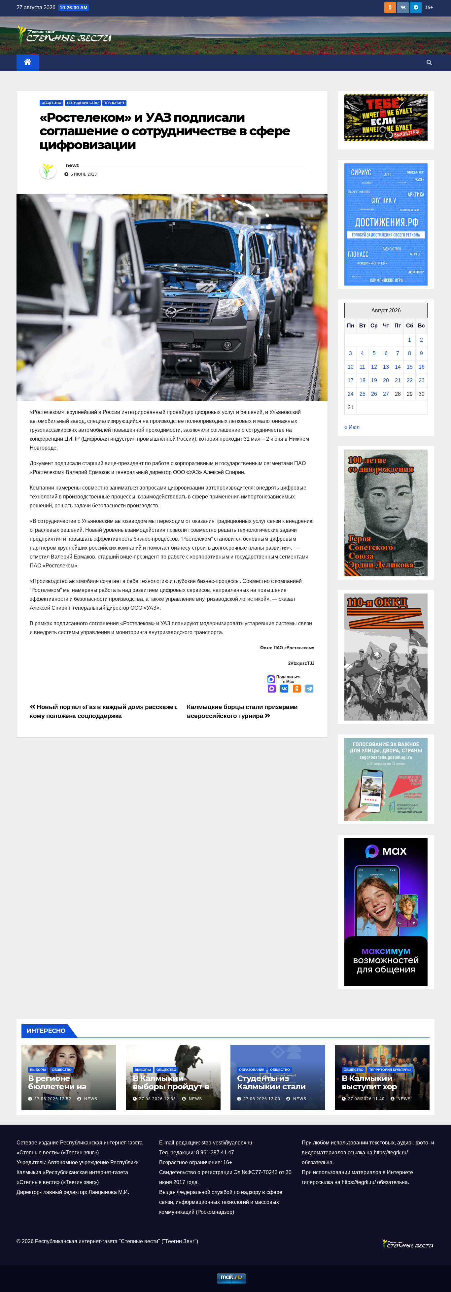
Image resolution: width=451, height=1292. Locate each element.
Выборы (38, 1069)
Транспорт (114, 103)
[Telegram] (309, 689)
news (72, 165)
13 (386, 367)
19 (374, 380)
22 (410, 380)
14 (398, 367)
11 (362, 367)
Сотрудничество (83, 103)
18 (362, 380)
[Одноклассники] (297, 689)
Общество (51, 103)
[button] (429, 62)
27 (386, 394)
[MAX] (272, 689)
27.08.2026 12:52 (52, 1099)
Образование (251, 1069)
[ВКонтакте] (284, 689)
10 (351, 367)
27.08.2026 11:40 (366, 1099)
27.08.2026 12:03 (261, 1099)
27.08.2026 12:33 (157, 1099)
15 (410, 367)
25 (362, 394)
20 (386, 380)
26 (374, 394)
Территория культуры (390, 1069)
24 (351, 394)
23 (422, 380)
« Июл (352, 427)
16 (422, 367)
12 (374, 367)
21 (398, 380)
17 (351, 380)
